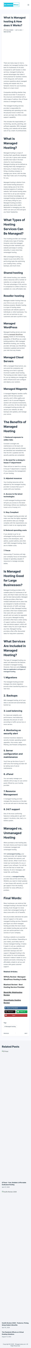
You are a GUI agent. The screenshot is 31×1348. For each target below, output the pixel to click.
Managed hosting (10, 1026)
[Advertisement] (15, 48)
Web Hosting (7, 31)
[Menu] (28, 5)
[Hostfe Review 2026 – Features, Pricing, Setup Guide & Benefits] (15, 1255)
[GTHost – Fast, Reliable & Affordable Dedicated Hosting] (15, 1115)
